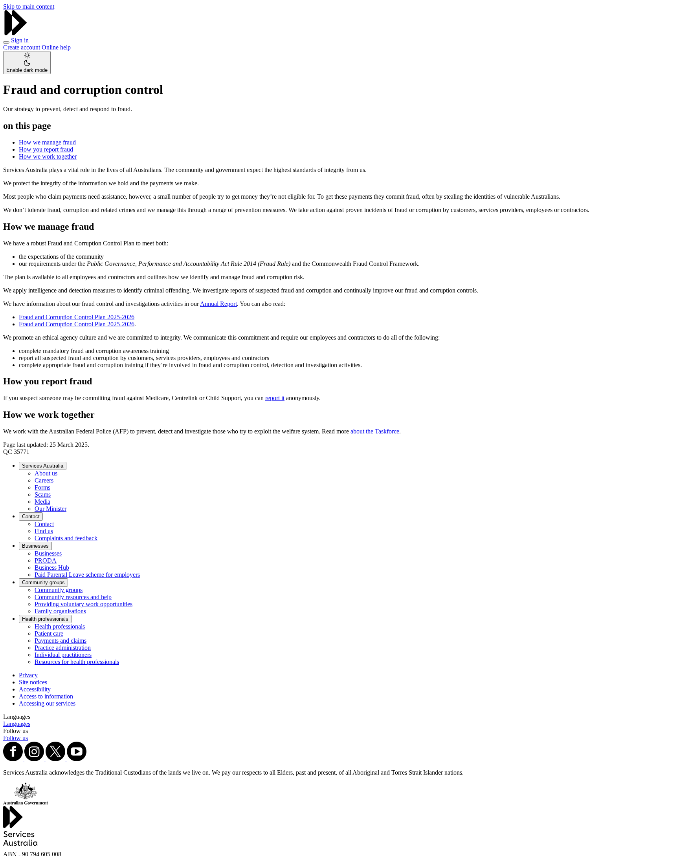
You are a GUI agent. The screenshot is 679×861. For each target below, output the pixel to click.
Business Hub (52, 567)
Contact (31, 516)
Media (42, 501)
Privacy (28, 675)
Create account (22, 47)
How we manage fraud (47, 142)
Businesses (35, 546)
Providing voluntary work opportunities (83, 604)
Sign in (20, 40)
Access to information (46, 696)
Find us (44, 531)
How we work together (48, 156)
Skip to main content (28, 6)
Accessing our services (47, 703)
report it (274, 398)
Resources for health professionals (77, 661)
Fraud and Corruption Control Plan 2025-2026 (76, 317)
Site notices (33, 682)
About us (46, 473)
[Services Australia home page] (15, 33)
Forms (42, 487)
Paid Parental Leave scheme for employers (87, 574)
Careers (44, 480)
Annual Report (218, 303)
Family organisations (60, 611)
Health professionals (45, 619)
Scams (43, 494)
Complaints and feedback (66, 538)
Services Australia (42, 466)
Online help (56, 47)
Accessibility (35, 689)
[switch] (27, 62)
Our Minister (50, 508)
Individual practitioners (63, 654)
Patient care (49, 633)
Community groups (43, 582)
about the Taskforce (375, 431)
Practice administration (63, 647)
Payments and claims (60, 640)
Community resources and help (73, 597)
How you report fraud (46, 149)
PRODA (46, 560)
